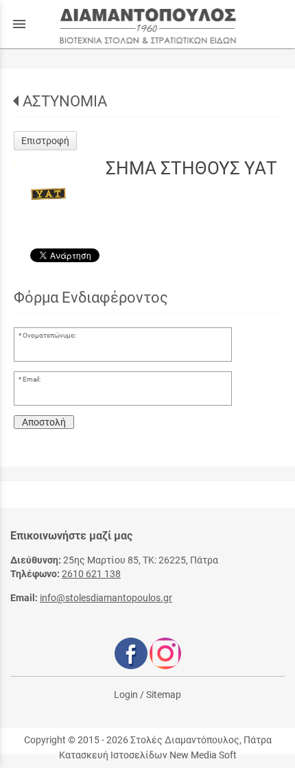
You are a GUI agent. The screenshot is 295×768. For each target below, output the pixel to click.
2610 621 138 (91, 573)
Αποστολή (44, 422)
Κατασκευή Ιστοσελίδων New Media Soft (148, 754)
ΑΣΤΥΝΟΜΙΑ (65, 101)
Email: (31, 379)
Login (126, 694)
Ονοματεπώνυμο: (49, 335)
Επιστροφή (45, 140)
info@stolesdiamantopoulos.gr (106, 597)
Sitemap (163, 694)
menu (19, 24)
